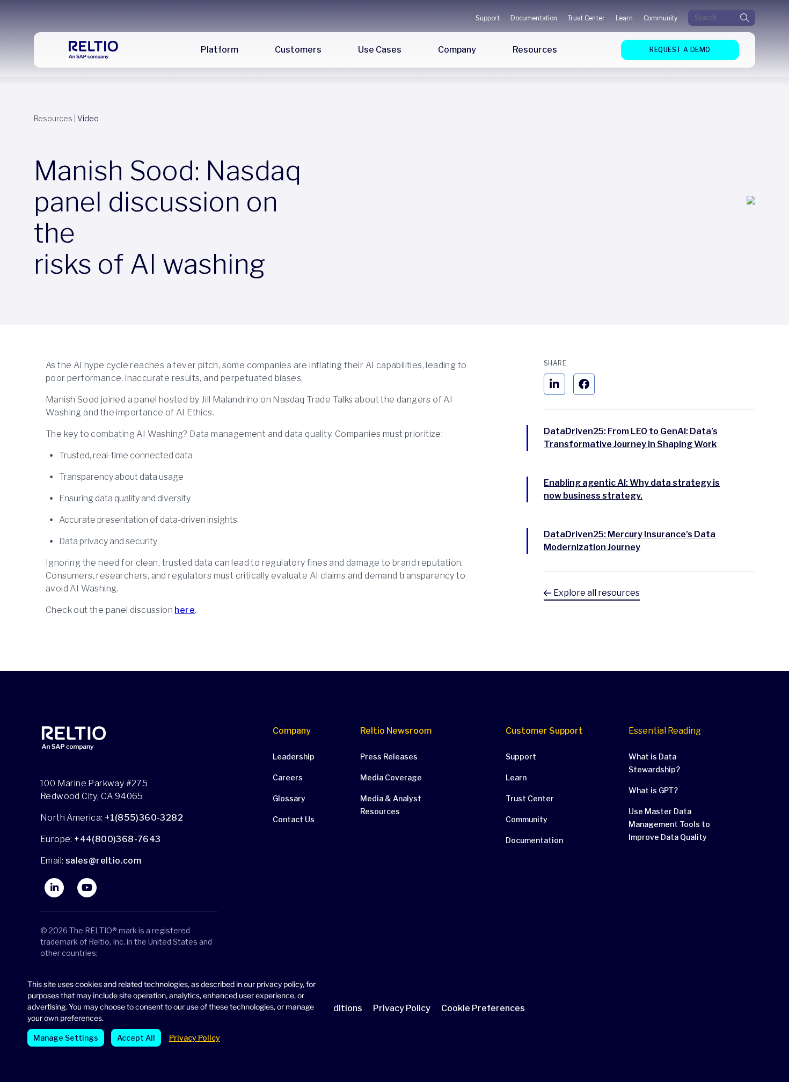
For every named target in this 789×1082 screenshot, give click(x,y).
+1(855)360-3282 (144, 818)
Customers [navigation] (298, 50)
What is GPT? (653, 790)
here (184, 610)
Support (488, 18)
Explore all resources (596, 593)
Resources (53, 118)
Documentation (533, 18)
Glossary (289, 798)
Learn (624, 18)
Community (660, 18)
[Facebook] (584, 384)
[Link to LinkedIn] (54, 887)
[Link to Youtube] (87, 887)
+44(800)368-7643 (117, 839)
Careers (288, 777)
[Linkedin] (554, 384)
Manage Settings (65, 1037)
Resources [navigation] (535, 50)
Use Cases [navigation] (379, 50)
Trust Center (586, 18)
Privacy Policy (194, 1037)
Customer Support (544, 731)
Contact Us (294, 819)
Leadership (294, 756)
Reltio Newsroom (396, 731)
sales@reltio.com (102, 861)
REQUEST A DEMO (680, 50)
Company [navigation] (457, 50)
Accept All (136, 1037)
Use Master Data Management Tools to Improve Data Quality (669, 824)
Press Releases (389, 756)
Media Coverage (391, 777)
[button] (488, 1008)
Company (292, 731)
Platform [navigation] (219, 50)
